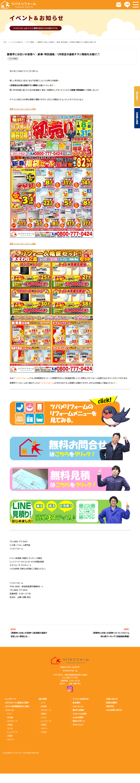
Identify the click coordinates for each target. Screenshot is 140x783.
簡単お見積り (111, 702)
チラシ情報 (30, 42)
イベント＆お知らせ (16, 42)
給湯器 (10, 717)
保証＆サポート (79, 721)
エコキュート (12, 721)
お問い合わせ (112, 699)
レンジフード (12, 732)
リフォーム (9, 710)
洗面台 (10, 724)
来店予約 (110, 706)
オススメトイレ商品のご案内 (17, 702)
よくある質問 (78, 717)
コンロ (10, 728)
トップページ (10, 699)
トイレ (9, 713)
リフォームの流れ (80, 713)
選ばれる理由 (78, 710)
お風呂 (10, 735)
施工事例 (43, 699)
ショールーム (78, 706)
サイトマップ (78, 724)
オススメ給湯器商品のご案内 (17, 706)
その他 (43, 732)
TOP (5, 42)
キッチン (10, 739)
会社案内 (76, 702)
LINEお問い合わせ (114, 710)
